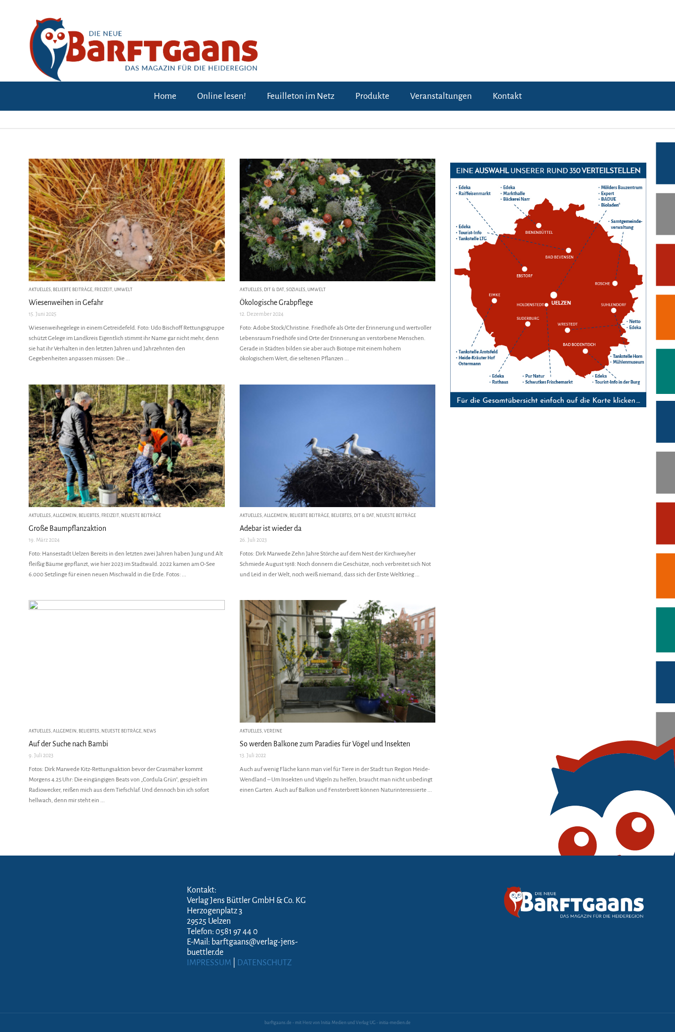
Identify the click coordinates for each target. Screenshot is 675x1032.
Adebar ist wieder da (270, 528)
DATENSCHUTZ (264, 962)
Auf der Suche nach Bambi (68, 744)
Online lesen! (221, 96)
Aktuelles (40, 289)
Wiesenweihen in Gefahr (66, 302)
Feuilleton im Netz (301, 96)
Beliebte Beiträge (72, 289)
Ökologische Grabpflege (276, 302)
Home (165, 96)
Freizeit (103, 289)
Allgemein (65, 515)
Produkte (372, 96)
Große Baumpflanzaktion (67, 528)
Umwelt (123, 289)
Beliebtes (89, 515)
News (149, 731)
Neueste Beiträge (141, 515)
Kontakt (507, 96)
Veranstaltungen (441, 96)
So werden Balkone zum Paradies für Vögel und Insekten (325, 744)
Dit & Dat (274, 289)
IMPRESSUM (209, 962)
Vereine (273, 731)
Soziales (295, 289)
